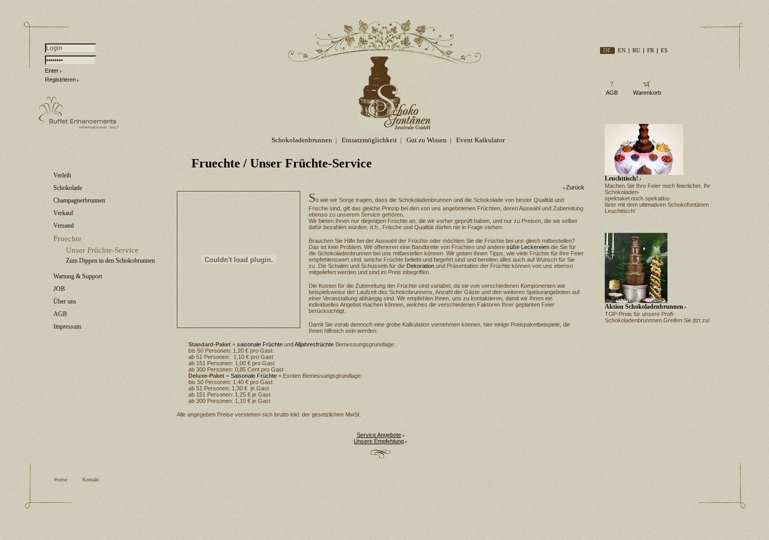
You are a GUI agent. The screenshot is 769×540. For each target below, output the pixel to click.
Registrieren (60, 79)
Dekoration (420, 266)
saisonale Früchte (259, 344)
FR (650, 50)
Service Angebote (379, 435)
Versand (63, 225)
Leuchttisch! (621, 178)
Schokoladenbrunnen (302, 140)
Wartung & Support (77, 276)
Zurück (575, 187)
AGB (60, 314)
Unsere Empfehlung (379, 441)
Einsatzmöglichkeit (369, 140)
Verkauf (63, 213)
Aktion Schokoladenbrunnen (644, 306)
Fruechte (67, 238)
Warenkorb (647, 92)
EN (622, 50)
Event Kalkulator (480, 140)
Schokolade (67, 188)
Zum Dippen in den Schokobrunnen (110, 260)
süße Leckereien (527, 247)
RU (636, 50)
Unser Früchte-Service (102, 250)
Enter (52, 71)
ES (664, 50)
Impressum (67, 326)
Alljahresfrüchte (314, 344)
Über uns (64, 301)
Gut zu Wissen (426, 140)
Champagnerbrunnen (79, 200)
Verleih (62, 175)
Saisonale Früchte (254, 376)
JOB (59, 288)
